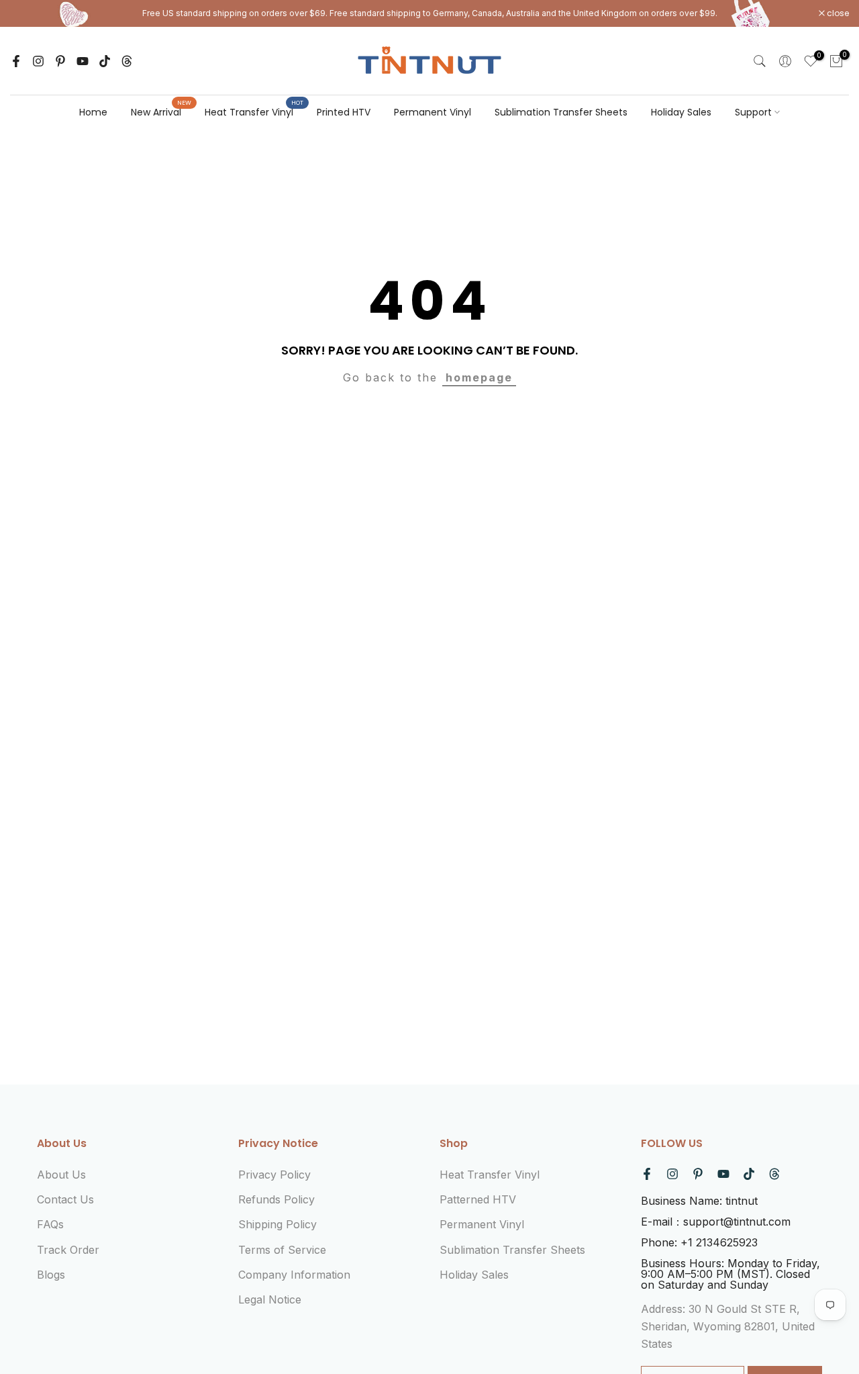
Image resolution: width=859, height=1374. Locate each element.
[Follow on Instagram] (38, 61)
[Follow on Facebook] (16, 61)
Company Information (294, 1274)
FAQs (50, 1224)
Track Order (68, 1249)
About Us (61, 1174)
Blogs (51, 1274)
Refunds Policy (276, 1199)
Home (93, 112)
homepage (479, 377)
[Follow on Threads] (127, 61)
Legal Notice (269, 1299)
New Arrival (161, 111)
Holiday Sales (681, 112)
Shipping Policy (277, 1224)
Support (753, 112)
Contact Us (65, 1199)
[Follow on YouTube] (83, 61)
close (28, 13)
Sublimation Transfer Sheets (561, 112)
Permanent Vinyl (432, 112)
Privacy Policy (274, 1174)
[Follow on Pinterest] (60, 61)
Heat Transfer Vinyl (254, 111)
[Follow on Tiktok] (105, 61)
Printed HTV (343, 112)
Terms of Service (282, 1249)
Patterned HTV (478, 1199)
